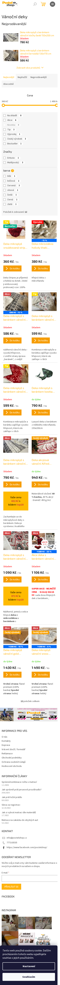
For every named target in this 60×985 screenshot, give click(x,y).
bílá (11, 176)
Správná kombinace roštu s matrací (19, 782)
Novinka (13, 125)
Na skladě (14, 115)
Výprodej (13, 134)
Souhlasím (28, 977)
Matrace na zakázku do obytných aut (20, 820)
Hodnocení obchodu (12, 766)
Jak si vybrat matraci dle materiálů (19, 812)
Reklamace (7, 753)
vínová (12, 190)
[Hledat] (35, 4)
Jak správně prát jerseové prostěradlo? (22, 789)
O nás (4, 737)
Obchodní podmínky (12, 757)
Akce (11, 120)
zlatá (11, 204)
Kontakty (6, 741)
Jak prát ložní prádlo (12, 797)
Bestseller (14, 143)
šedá (12, 194)
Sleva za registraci (11, 805)
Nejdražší (22, 77)
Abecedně (8, 84)
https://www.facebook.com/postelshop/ (27, 847)
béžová (13, 181)
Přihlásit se (11, 886)
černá (12, 199)
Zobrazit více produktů (28, 67)
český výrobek (16, 139)
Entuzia (13, 158)
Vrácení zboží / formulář (13, 749)
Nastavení (29, 966)
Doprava (6, 745)
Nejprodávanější (38, 77)
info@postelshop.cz (17, 838)
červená (13, 185)
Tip (10, 129)
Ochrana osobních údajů (14, 762)
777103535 (12, 842)
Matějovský (15, 162)
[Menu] (52, 4)
